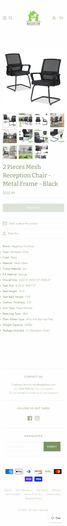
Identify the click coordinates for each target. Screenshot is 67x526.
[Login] (54, 18)
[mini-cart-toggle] (61, 18)
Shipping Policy (33, 498)
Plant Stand (41, 490)
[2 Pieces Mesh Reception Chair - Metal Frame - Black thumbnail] (10, 120)
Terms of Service (33, 494)
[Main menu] (5, 18)
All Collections (24, 490)
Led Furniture (13, 494)
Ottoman (56, 490)
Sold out (33, 208)
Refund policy (54, 494)
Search (8, 490)
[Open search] (10, 18)
